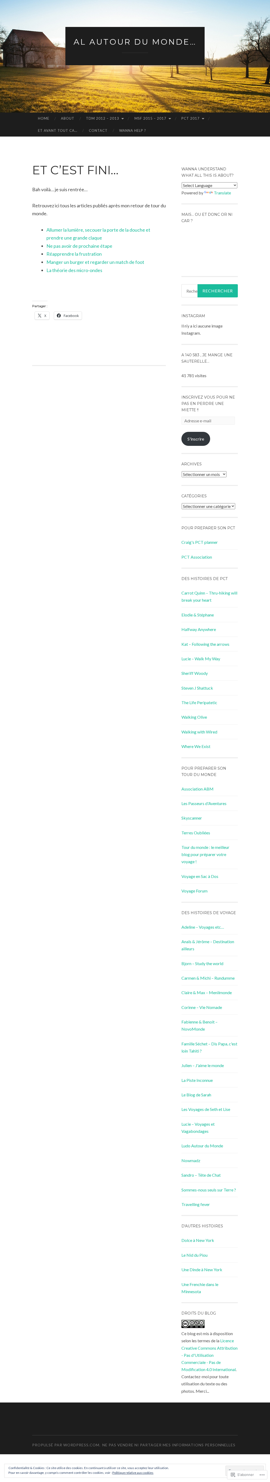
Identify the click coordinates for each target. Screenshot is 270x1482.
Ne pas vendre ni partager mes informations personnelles (168, 1445)
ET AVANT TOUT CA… (57, 130)
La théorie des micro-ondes (74, 270)
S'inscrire (195, 438)
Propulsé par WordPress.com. (66, 1445)
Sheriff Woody (194, 673)
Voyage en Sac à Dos (199, 876)
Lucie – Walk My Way (200, 658)
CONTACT (98, 130)
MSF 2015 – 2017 (150, 118)
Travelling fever (195, 1204)
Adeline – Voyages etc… (202, 926)
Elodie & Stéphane (197, 614)
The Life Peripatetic (199, 702)
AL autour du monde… (135, 42)
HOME (43, 118)
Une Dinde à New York (201, 1269)
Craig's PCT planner (199, 542)
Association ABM (197, 788)
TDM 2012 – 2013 (102, 118)
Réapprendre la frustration (74, 254)
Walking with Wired (199, 731)
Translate (222, 192)
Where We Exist (195, 746)
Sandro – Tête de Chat (201, 1174)
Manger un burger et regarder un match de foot (95, 262)
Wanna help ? (132, 130)
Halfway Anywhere (198, 629)
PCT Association (196, 556)
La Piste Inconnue (197, 1080)
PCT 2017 (190, 118)
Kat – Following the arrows (205, 644)
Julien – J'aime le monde (202, 1065)
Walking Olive (194, 716)
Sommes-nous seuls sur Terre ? (208, 1189)
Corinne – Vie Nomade (201, 1007)
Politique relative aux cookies (132, 1473)
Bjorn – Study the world (202, 963)
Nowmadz (190, 1160)
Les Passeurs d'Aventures (203, 803)
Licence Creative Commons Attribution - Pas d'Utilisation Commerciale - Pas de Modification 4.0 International (209, 1355)
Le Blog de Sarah (196, 1094)
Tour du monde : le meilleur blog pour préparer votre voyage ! (205, 854)
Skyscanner (191, 817)
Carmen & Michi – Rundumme (208, 977)
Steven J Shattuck (197, 687)
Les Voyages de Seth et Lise (205, 1109)
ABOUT (67, 118)
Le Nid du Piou (194, 1254)
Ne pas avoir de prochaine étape (79, 246)
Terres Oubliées (195, 832)
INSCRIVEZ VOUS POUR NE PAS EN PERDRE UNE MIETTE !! (208, 403)
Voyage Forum (194, 890)
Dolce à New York (197, 1240)
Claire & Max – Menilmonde (206, 992)
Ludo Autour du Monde (202, 1145)
